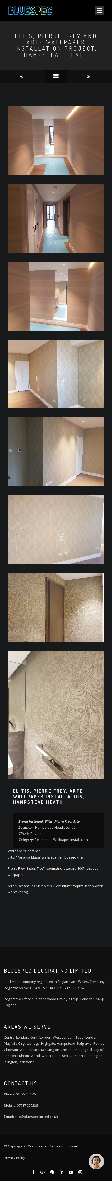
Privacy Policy (14, 1157)
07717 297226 (27, 1105)
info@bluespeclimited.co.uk (36, 1116)
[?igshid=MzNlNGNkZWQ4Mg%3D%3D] (80, 1172)
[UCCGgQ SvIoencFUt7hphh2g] (70, 1172)
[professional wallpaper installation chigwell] (22, 76)
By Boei (96, 1173)
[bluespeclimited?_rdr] (33, 1172)
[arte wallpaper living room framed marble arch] (89, 76)
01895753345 (26, 1094)
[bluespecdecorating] (61, 1172)
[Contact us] (96, 1161)
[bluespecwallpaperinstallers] (52, 1172)
